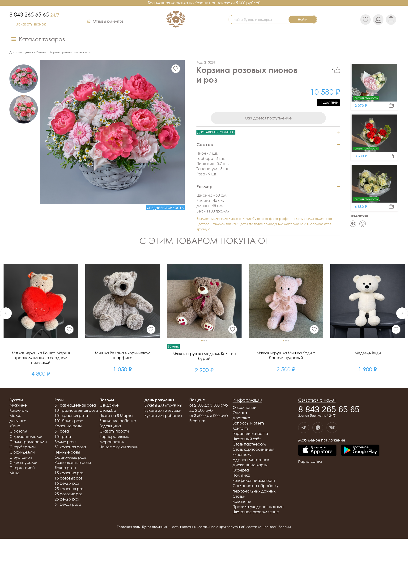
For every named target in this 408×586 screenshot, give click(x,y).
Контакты (241, 428)
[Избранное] (175, 68)
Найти (302, 19)
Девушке (17, 420)
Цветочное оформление (256, 512)
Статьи (239, 496)
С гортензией (22, 467)
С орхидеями (22, 452)
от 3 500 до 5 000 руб (208, 415)
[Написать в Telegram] (303, 427)
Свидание (109, 405)
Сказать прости (114, 431)
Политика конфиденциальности (254, 478)
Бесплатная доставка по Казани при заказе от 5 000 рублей (204, 2)
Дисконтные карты (250, 465)
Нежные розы (67, 452)
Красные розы (68, 426)
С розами (18, 431)
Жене (14, 426)
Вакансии (242, 501)
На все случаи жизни (119, 447)
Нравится (337, 70)
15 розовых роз (68, 478)
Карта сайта (310, 461)
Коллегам (18, 410)
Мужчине (18, 405)
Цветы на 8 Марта (116, 415)
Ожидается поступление (268, 118)
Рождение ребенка (117, 420)
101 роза (63, 436)
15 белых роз (67, 483)
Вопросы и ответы (249, 423)
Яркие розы (65, 467)
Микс (14, 473)
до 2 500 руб (201, 410)
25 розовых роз (68, 494)
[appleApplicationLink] (317, 451)
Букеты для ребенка (163, 415)
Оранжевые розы (71, 457)
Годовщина (110, 426)
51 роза (62, 431)
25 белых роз (67, 499)
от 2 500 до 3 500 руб (208, 405)
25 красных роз (69, 488)
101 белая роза (69, 420)
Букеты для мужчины (163, 405)
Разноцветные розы (73, 462)
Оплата (240, 412)
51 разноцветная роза (75, 405)
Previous (6, 313)
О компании (244, 407)
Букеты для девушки (162, 410)
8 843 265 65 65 (34, 14)
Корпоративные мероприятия (114, 439)
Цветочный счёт (247, 439)
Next (402, 313)
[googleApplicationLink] (360, 451)
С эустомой (20, 457)
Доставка (241, 418)
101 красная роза (71, 415)
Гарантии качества (250, 433)
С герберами (22, 447)
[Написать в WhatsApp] (317, 427)
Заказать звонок (31, 24)
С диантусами (23, 462)
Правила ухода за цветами (258, 506)
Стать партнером (249, 444)
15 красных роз (69, 473)
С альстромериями (28, 441)
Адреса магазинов (251, 459)
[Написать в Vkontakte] (332, 427)
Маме (15, 415)
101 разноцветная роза (76, 410)
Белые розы (65, 441)
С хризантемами (25, 436)
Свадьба (107, 410)
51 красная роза (70, 447)
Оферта (241, 470)
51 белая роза (68, 504)
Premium (197, 420)
